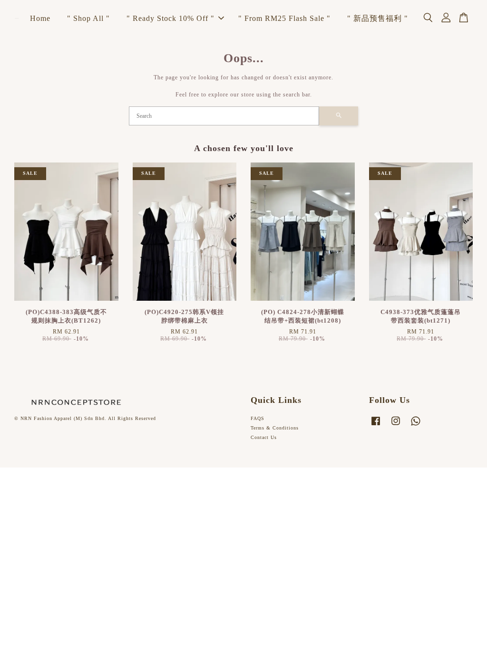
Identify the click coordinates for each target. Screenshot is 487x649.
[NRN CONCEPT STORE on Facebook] (375, 426)
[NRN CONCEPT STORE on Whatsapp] (415, 426)
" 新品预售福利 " (377, 18)
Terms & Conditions (275, 427)
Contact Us (264, 437)
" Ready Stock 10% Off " (170, 18)
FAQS (257, 418)
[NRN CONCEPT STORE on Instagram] (395, 426)
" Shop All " (88, 18)
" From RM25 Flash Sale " (284, 18)
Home (40, 18)
